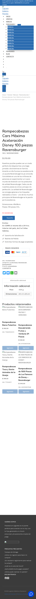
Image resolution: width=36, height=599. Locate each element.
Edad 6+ (10, 40)
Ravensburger (22, 262)
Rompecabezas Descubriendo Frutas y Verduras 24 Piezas (25, 331)
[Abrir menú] (4, 90)
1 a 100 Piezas (14, 262)
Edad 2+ (10, 30)
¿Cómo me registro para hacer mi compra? (16, 556)
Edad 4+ (10, 35)
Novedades (10, 51)
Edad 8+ (10, 46)
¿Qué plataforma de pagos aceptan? (17, 569)
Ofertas (9, 19)
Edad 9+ (10, 49)
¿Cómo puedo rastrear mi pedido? (16, 572)
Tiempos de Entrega (11, 552)
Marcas (9, 21)
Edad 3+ (10, 32)
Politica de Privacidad (10, 594)
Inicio (8, 16)
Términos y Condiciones (23, 594)
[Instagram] (8, 578)
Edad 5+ (10, 38)
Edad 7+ (10, 43)
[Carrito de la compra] (3, 72)
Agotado (10, 348)
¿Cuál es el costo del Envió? (14, 566)
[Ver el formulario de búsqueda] (4, 74)
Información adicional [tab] (18, 280)
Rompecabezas (6, 264)
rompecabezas (12, 266)
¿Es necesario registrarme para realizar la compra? (18, 562)
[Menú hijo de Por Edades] (19, 24)
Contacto (10, 56)
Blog (8, 54)
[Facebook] (6, 578)
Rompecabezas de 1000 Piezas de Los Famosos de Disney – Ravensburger (25, 374)
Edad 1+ (10, 27)
